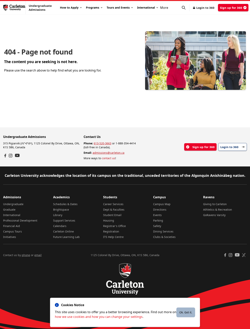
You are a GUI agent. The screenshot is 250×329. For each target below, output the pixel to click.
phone (26, 255)
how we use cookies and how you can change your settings (99, 317)
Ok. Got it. (185, 312)
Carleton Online (63, 231)
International (146, 7)
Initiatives (9, 237)
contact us (108, 158)
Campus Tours (12, 231)
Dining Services (163, 231)
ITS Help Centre (113, 237)
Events (157, 215)
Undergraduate (13, 204)
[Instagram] (10, 155)
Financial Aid (11, 226)
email (38, 255)
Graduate (9, 209)
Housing (108, 220)
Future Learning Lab (66, 237)
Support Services (64, 220)
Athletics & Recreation (217, 209)
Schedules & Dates (65, 204)
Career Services (113, 204)
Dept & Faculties (113, 209)
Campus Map (162, 204)
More (164, 7)
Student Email (112, 215)
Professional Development (20, 220)
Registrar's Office (114, 226)
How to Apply (69, 7)
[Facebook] (5, 155)
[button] (185, 7)
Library (57, 215)
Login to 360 (205, 8)
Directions (159, 209)
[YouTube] (17, 155)
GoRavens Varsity (214, 215)
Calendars (59, 226)
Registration (111, 231)
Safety (157, 226)
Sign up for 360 (231, 8)
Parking (158, 220)
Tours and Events (118, 7)
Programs (92, 7)
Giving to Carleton (215, 204)
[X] (244, 255)
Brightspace (61, 209)
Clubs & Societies (164, 237)
